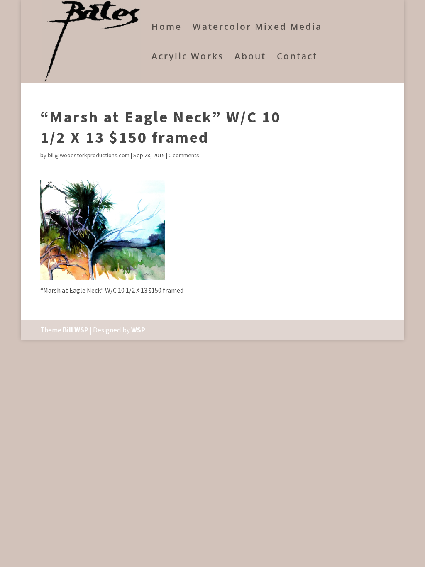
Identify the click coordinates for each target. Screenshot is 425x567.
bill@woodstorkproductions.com (88, 155)
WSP (138, 330)
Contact (297, 57)
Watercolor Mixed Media (257, 28)
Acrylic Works (187, 57)
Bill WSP (75, 330)
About (250, 57)
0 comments (184, 155)
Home (166, 28)
